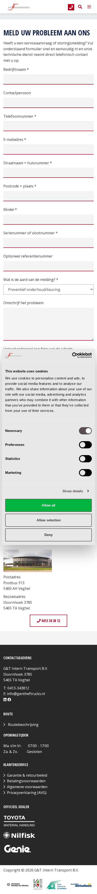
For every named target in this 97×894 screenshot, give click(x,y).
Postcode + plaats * (19, 186)
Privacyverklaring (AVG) (26, 792)
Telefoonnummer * (19, 116)
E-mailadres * (14, 139)
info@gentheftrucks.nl (26, 693)
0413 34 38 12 (50, 620)
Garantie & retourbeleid (27, 775)
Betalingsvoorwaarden (26, 780)
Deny (48, 535)
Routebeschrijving (23, 724)
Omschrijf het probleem (23, 302)
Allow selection (49, 520)
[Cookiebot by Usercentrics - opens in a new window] (72, 355)
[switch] (85, 444)
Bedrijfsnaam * (16, 69)
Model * (10, 209)
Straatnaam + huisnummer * (27, 162)
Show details (72, 491)
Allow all (48, 505)
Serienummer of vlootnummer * (30, 232)
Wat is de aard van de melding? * (30, 279)
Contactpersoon (17, 92)
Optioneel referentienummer (28, 256)
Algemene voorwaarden (27, 786)
